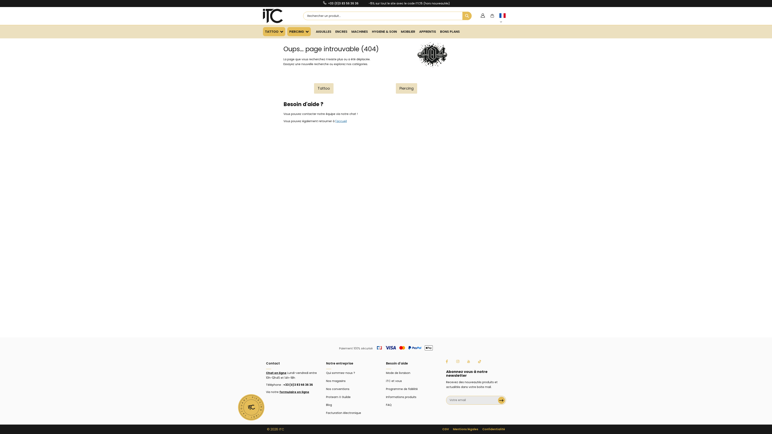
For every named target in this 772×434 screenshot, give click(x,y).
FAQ (389, 405)
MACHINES (359, 31)
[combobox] (387, 16)
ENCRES (341, 31)
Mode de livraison (398, 373)
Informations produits (401, 397)
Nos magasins (336, 381)
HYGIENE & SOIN (384, 31)
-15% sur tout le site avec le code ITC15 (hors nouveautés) (409, 3)
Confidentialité (493, 429)
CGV (445, 429)
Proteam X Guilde (338, 397)
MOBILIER (408, 31)
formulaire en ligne (294, 392)
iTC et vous (394, 381)
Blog (329, 405)
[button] (504, 19)
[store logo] (278, 16)
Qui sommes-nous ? (340, 373)
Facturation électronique (343, 413)
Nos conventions (337, 389)
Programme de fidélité (402, 389)
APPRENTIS (427, 31)
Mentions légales (465, 429)
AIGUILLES (323, 31)
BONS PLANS (450, 31)
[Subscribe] (501, 400)
